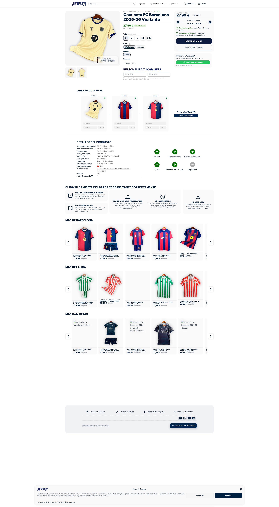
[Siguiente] (211, 242)
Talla (125, 34)
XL (143, 38)
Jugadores (173, 4)
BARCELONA (132, 12)
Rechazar (200, 495)
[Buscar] (134, 3)
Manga (125, 51)
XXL (149, 38)
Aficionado (129, 47)
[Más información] (130, 44)
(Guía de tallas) (132, 34)
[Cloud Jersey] (79, 4)
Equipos (142, 4)
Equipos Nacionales (157, 4)
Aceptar (228, 495)
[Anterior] (68, 242)
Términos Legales (69, 502)
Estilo (127, 44)
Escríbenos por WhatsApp (185, 425)
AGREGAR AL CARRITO (194, 47)
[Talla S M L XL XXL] (101, 127)
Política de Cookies (43, 502)
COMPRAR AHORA (193, 41)
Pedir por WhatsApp (194, 62)
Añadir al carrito (186, 116)
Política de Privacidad (56, 502)
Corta (127, 54)
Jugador (140, 47)
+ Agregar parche (129, 63)
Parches (126, 59)
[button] (241, 489)
